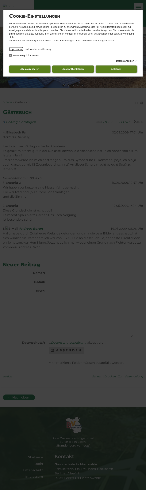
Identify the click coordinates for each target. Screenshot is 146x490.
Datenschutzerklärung (38, 48)
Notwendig (19, 55)
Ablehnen (116, 69)
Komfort (34, 55)
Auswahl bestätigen (73, 69)
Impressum (16, 48)
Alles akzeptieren (29, 69)
